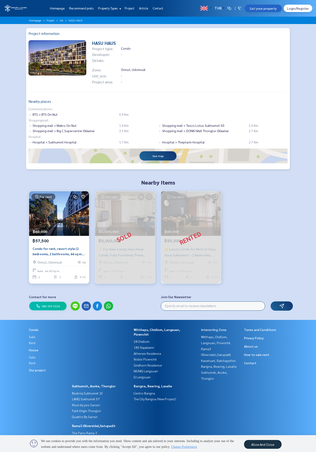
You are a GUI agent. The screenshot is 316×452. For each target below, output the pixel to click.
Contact (158, 8)
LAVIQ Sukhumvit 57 (86, 399)
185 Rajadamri (144, 347)
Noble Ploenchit (145, 359)
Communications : (41, 109)
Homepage (57, 8)
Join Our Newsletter (176, 297)
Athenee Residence (147, 353)
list (61, 20)
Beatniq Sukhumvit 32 (87, 393)
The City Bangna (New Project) (155, 399)
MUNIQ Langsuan (146, 371)
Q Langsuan (142, 377)
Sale (32, 337)
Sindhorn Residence (148, 365)
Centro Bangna (144, 393)
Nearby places (39, 101)
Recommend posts (81, 8)
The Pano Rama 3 (84, 433)
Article (143, 8)
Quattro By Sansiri (85, 417)
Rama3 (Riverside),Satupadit (93, 426)
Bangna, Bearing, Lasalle (153, 386)
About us (251, 346)
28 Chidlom (141, 341)
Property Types (108, 8)
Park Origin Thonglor (86, 411)
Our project (37, 370)
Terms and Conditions (260, 330)
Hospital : (35, 136)
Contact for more (42, 297)
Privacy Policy (254, 338)
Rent (32, 343)
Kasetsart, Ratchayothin (218, 360)
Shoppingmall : (39, 120)
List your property (263, 8)
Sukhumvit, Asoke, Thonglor (94, 386)
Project (129, 8)
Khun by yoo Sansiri (86, 405)
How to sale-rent (256, 354)
